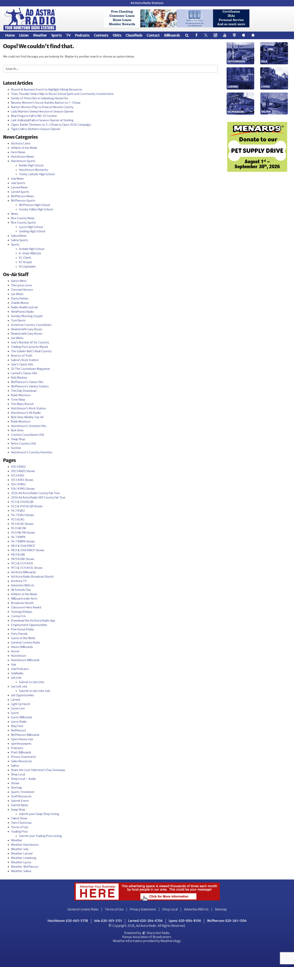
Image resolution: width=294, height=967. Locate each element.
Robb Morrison (20, 395)
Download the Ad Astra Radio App (33, 620)
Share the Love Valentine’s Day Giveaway (38, 770)
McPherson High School (34, 205)
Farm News (18, 152)
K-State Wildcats (30, 253)
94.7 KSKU (18, 510)
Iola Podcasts (20, 669)
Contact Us (18, 616)
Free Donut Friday (22, 629)
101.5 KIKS (17, 475)
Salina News (19, 236)
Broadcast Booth (22, 603)
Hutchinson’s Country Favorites (31, 452)
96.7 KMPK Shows (23, 541)
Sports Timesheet (22, 792)
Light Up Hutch (20, 704)
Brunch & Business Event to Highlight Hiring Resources (46, 89)
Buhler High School (31, 165)
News (14, 214)
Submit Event (20, 801)
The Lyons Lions (21, 285)
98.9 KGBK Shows (22, 559)
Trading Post (19, 831)
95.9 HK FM (18, 528)
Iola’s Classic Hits (22, 364)
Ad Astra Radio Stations (147, 3)
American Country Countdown (31, 325)
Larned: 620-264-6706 (145, 921)
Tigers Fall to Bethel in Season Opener (35, 129)
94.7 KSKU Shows (22, 515)
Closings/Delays (21, 612)
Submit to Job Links (31, 682)
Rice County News (23, 218)
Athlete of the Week (24, 148)
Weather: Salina (21, 871)
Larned (15, 699)
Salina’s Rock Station (25, 360)
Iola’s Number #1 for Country (30, 342)
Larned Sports (20, 192)
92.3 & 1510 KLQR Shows (27, 506)
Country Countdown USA (27, 435)
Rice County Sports (23, 222)
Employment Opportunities (29, 625)
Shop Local (18, 774)
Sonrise (16, 448)
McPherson (18, 730)
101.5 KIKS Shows (22, 480)
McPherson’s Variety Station (30, 386)
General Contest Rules (25, 642)
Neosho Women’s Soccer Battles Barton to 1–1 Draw (45, 102)
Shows (15, 783)
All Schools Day (21, 590)
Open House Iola (22, 739)
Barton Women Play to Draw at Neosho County (42, 107)
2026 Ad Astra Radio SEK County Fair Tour (38, 497)
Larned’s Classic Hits (24, 373)
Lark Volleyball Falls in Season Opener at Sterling (42, 120)
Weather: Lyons (21, 862)
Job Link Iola (19, 686)
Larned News (19, 187)
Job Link (16, 677)
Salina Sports (19, 240)
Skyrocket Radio (157, 933)
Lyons (15, 713)
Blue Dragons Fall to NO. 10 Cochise (34, 116)
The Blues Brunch (22, 404)
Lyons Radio (19, 721)
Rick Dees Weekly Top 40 (27, 417)
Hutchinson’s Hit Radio (26, 413)
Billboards (172, 35)
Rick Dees (17, 430)
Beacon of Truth (21, 355)
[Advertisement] (176, 18)
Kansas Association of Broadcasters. (147, 937)
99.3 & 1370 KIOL (22, 563)
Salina (15, 765)
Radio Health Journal (24, 307)
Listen (24, 35)
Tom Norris (18, 320)
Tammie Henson (22, 289)
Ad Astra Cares (20, 143)
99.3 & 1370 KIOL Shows (27, 568)
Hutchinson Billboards (25, 660)
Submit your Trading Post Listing (40, 836)
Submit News (19, 805)
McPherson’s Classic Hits (27, 382)
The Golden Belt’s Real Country (31, 351)
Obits (117, 35)
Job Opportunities (22, 695)
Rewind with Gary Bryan (26, 329)
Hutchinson (18, 656)
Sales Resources (21, 761)
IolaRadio (17, 673)
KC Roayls (25, 262)
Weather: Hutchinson (25, 845)
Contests (101, 35)
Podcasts (82, 35)
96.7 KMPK (18, 537)
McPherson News (22, 196)
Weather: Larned (21, 853)
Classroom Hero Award (26, 607)
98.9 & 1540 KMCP (23, 546)
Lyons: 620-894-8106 (185, 921)
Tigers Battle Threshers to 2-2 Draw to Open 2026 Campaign (51, 124)
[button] (186, 35)
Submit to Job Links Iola (34, 691)
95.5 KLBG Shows (22, 524)
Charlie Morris (20, 303)
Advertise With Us (22, 585)
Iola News (17, 178)
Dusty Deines (19, 298)
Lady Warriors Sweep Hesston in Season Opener (42, 111)
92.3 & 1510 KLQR (22, 502)
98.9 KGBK (18, 554)
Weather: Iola (19, 849)
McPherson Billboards (25, 735)
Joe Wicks (17, 294)
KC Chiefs (25, 258)
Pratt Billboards (21, 752)
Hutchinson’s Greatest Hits (28, 426)
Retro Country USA (23, 443)
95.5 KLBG (17, 519)
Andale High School (31, 249)
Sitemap (16, 787)
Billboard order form (24, 598)
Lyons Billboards (21, 717)
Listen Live (18, 708)
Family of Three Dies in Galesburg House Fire (39, 98)
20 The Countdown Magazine (30, 369)
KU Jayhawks (27, 266)
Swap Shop (18, 439)
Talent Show (19, 818)
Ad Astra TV (19, 581)
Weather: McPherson (24, 867)
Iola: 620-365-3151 (108, 921)
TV (68, 35)
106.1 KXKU (18, 484)
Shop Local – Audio (23, 779)
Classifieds (134, 35)
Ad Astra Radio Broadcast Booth (32, 576)
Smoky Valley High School (36, 209)
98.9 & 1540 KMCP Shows (27, 550)
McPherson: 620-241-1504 (227, 921)
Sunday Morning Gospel (26, 316)
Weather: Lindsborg (23, 858)
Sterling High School (32, 231)
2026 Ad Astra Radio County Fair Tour (35, 493)
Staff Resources (21, 796)
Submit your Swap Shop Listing (39, 814)
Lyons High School (31, 227)
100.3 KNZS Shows (23, 471)
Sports (56, 35)
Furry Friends (19, 634)
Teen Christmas (21, 823)
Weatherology (170, 941)
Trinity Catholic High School (37, 174)
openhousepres (21, 743)
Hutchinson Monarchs (33, 170)
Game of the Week (23, 638)
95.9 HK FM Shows (23, 532)
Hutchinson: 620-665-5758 (68, 921)
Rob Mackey (19, 377)
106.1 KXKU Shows (23, 488)
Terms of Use (19, 827)
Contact (153, 35)
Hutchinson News (22, 156)
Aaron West (19, 281)
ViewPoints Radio (22, 311)
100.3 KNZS (18, 467)
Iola (13, 664)
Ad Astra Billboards (23, 572)
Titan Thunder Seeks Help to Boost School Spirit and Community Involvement (62, 94)
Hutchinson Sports (23, 161)
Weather (40, 35)
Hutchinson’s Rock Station (28, 408)
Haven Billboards (22, 647)
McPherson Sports (23, 200)
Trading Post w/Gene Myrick (29, 347)
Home (10, 35)
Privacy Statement (23, 757)
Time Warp (18, 399)
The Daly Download (23, 391)
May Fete (17, 726)
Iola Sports (18, 183)
